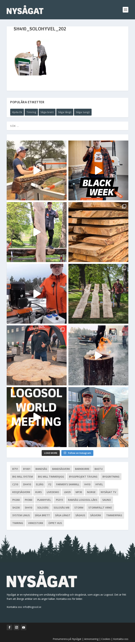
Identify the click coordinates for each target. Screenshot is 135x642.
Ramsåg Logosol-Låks (82, 499)
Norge (91, 492)
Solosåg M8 (61, 507)
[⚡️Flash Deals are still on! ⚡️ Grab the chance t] (37, 232)
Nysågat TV (108, 492)
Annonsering (91, 639)
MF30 (79, 492)
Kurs (38, 492)
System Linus (21, 515)
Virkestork (35, 523)
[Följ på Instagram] (16, 627)
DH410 (27, 484)
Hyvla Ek (17, 112)
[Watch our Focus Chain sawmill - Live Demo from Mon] (37, 294)
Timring (31, 112)
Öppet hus (55, 523)
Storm (78, 507)
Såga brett (47, 112)
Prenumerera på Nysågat (67, 639)
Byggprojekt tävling (83, 476)
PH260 (16, 499)
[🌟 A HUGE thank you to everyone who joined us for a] (98, 355)
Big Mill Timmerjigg (51, 476)
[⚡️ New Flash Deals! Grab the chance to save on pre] (98, 294)
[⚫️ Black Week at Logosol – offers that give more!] (98, 171)
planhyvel (44, 499)
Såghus (80, 515)
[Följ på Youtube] (23, 627)
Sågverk (95, 515)
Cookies (106, 639)
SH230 (16, 507)
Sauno (106, 499)
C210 (15, 484)
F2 (50, 484)
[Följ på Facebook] (9, 627)
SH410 (28, 507)
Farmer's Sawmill (67, 484)
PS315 (59, 499)
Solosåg (43, 507)
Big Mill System (22, 476)
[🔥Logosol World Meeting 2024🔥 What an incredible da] (98, 417)
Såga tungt (83, 112)
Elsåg (39, 484)
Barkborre (82, 469)
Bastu (99, 469)
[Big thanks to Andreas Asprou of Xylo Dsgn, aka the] (37, 355)
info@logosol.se (32, 607)
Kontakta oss (120, 639)
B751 (15, 469)
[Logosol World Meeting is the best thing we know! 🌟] (37, 417)
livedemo (53, 492)
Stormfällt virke (100, 507)
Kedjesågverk (21, 492)
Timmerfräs (114, 515)
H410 (87, 484)
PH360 (28, 499)
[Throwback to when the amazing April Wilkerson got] (37, 171)
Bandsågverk (61, 469)
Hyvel (99, 484)
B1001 (26, 469)
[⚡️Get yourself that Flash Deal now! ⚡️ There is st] (98, 232)
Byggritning (110, 476)
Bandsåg (41, 469)
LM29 (67, 492)
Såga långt (65, 112)
